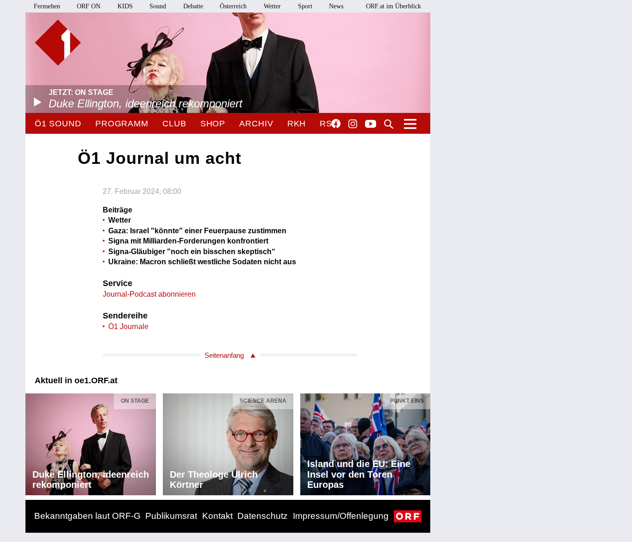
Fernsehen (47, 6)
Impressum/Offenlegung (341, 516)
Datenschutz (262, 516)
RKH (296, 123)
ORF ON (88, 6)
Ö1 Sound (58, 123)
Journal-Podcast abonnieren (149, 294)
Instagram (352, 124)
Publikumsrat (171, 516)
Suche (388, 124)
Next (422, 442)
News (336, 6)
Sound (157, 6)
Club (174, 123)
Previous (32, 442)
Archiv (256, 123)
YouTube (370, 124)
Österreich (233, 6)
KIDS (125, 6)
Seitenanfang (224, 355)
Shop (213, 123)
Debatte (193, 6)
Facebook (336, 123)
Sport (305, 6)
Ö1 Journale (128, 326)
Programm (122, 123)
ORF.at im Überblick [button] (393, 6)
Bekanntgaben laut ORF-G (87, 516)
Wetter (272, 6)
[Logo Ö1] (58, 42)
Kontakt (217, 516)
